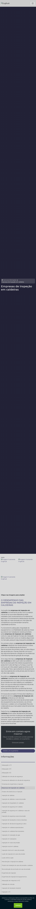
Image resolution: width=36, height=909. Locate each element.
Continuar (18, 905)
